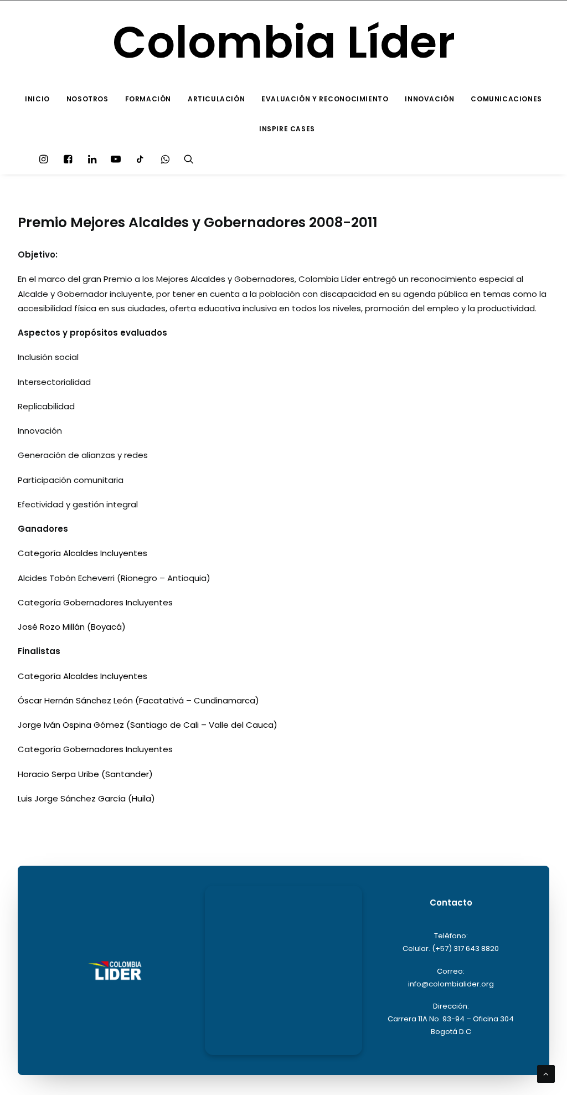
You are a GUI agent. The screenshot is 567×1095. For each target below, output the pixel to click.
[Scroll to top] (546, 1073)
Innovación (429, 99)
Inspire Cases (287, 128)
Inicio (37, 99)
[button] (46, 159)
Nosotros (87, 99)
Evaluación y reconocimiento (324, 99)
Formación (148, 99)
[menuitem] (37, 99)
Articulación (216, 99)
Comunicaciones (506, 99)
